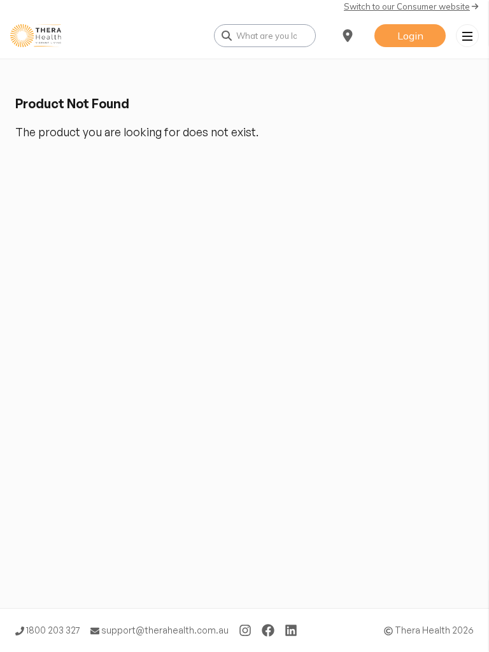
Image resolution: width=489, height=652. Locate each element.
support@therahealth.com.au (164, 630)
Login (410, 35)
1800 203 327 (52, 630)
